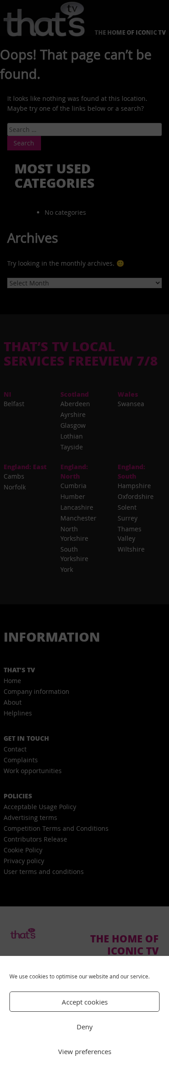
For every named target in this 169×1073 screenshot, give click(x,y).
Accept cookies (85, 1001)
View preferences (84, 1051)
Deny (85, 1026)
